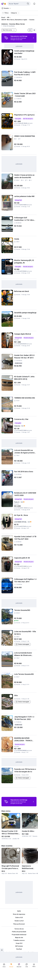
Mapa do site (19, 937)
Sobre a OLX (19, 917)
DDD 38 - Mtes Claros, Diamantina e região (14, 19)
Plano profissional (19, 924)
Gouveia (31, 19)
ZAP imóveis (19, 946)
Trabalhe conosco (19, 940)
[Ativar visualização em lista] (30, 30)
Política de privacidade (19, 931)
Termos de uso (19, 929)
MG (8, 17)
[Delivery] (6, 38)
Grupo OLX (19, 943)
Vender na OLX (19, 921)
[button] (19, 3)
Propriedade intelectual (19, 934)
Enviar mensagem (23, 644)
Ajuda (19, 911)
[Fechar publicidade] (2, 950)
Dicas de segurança (19, 914)
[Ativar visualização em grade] (34, 30)
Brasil (3, 17)
